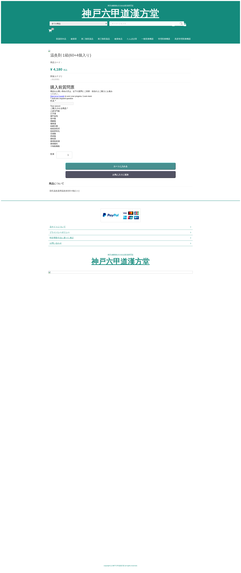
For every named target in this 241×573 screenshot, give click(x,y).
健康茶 (74, 39)
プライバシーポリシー (60, 232)
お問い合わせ (56, 243)
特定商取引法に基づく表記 (62, 238)
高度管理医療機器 (183, 39)
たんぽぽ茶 (132, 39)
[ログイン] (186, 25)
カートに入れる (120, 166)
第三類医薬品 (104, 39)
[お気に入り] (180, 25)
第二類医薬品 (87, 39)
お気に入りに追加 (120, 175)
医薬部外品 (61, 39)
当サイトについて (58, 227)
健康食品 (118, 39)
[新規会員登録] (174, 25)
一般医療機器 (147, 39)
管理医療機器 (164, 39)
